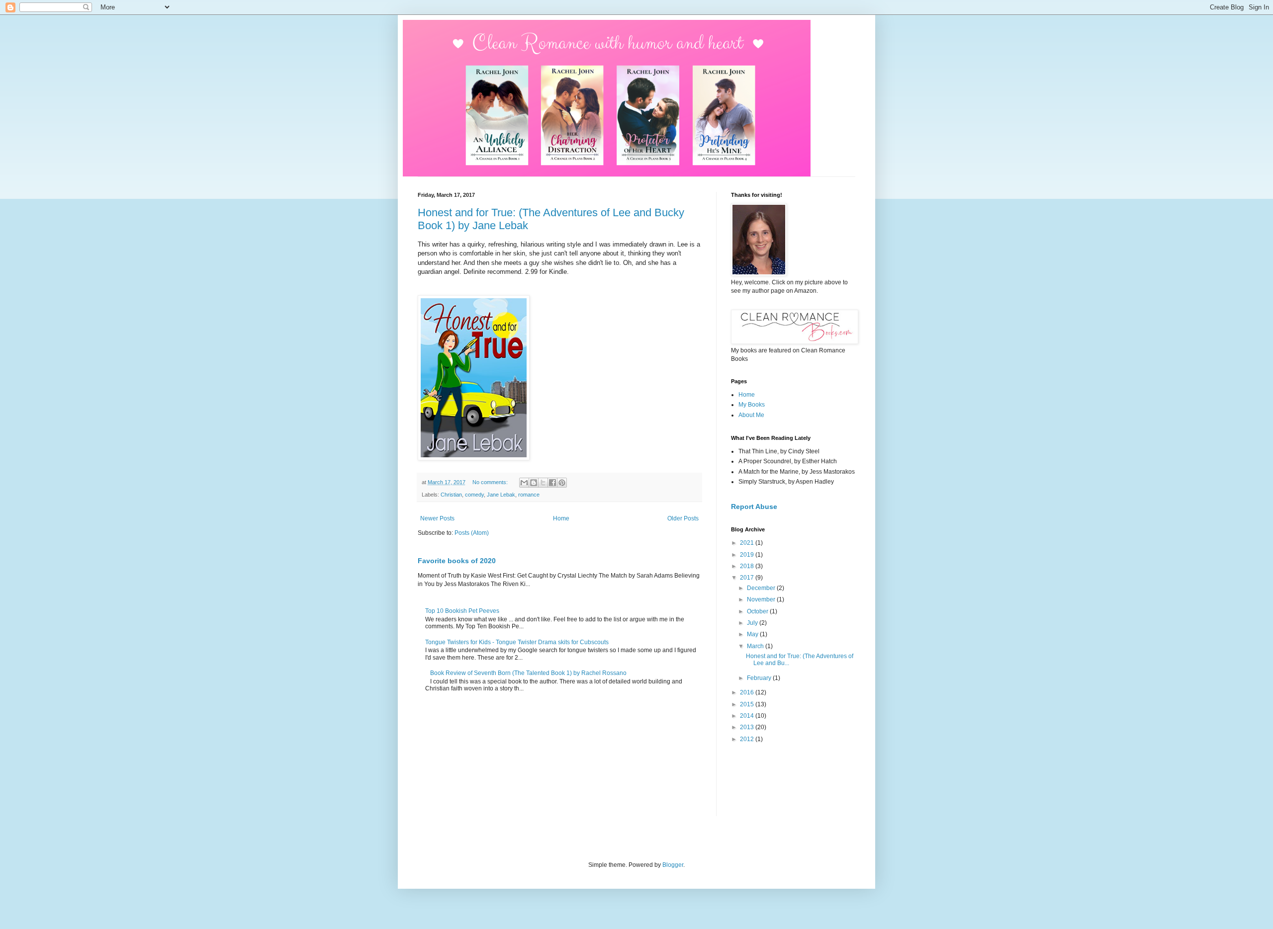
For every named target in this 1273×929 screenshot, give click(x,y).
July (753, 622)
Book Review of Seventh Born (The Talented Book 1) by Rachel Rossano (528, 673)
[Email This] (524, 483)
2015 (747, 704)
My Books (751, 404)
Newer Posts (437, 518)
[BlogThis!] (534, 483)
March (756, 646)
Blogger (672, 864)
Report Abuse (754, 506)
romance (529, 495)
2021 (747, 542)
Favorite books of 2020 (457, 561)
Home (561, 518)
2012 (747, 739)
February (760, 678)
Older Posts (683, 518)
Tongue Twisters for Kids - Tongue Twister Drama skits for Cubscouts (517, 642)
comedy (474, 495)
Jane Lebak (501, 495)
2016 (747, 692)
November (762, 599)
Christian (451, 495)
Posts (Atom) (472, 532)
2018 (747, 566)
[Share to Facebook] (552, 483)
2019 (747, 554)
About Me (751, 415)
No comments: (490, 482)
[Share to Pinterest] (562, 483)
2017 (747, 577)
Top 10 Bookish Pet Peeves (462, 610)
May (753, 634)
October (758, 611)
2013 (747, 727)
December (762, 588)
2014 (747, 715)
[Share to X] (543, 483)
